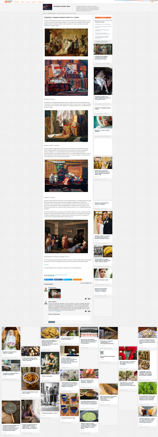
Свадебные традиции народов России (103, 108)
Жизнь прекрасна (98, 113)
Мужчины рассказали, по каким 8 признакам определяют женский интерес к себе (102, 37)
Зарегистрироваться (146, 1)
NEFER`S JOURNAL (103, 348)
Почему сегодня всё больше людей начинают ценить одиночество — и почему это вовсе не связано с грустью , (29, 426)
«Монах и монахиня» (47, 376)
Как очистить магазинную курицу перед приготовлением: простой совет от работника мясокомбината (89, 341)
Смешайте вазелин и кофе (68, 418)
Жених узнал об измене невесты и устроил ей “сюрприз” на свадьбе (101, 290)
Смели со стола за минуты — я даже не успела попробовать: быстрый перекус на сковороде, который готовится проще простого (50, 343)
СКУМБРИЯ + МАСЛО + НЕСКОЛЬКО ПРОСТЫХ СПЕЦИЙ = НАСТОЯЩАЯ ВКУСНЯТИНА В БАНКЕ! (145, 373)
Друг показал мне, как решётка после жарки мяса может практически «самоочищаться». (108, 398)
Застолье (43, 349)
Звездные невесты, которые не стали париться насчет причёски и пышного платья (102, 237)
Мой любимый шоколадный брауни (107, 357)
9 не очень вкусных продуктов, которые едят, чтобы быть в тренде (102, 33)
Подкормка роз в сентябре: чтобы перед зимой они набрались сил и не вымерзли (127, 384)
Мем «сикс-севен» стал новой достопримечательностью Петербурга (127, 363)
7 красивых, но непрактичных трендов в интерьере (10, 374)
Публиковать (51, 322)
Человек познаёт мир (61, 6)
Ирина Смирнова (52, 301)
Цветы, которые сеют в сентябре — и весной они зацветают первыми (87, 381)
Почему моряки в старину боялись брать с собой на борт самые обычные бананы (102, 260)
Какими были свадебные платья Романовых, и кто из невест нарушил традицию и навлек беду (102, 172)
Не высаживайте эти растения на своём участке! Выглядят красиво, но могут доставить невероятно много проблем (147, 397)
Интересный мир (98, 243)
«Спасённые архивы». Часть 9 (50, 413)
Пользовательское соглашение (101, 41)
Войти (152, 1)
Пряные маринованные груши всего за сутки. (30, 392)
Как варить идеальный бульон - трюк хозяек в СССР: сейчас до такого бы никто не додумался (89, 402)
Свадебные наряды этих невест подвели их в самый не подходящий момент (103, 98)
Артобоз (121, 368)
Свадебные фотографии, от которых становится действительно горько (101, 57)
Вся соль (44, 13)
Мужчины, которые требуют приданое (102, 131)
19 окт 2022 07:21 (51, 298)
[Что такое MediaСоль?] (156, 0)
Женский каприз (98, 179)
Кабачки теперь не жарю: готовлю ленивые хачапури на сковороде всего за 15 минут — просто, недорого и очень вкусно (89, 426)
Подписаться (103, 17)
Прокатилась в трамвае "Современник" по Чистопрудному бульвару (107, 342)
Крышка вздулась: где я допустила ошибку (67, 338)
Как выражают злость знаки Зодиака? (103, 24)
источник (46, 264)
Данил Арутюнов (52, 287)
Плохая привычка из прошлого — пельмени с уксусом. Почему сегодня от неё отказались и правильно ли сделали (69, 384)
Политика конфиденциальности (101, 42)
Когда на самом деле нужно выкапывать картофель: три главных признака (29, 359)
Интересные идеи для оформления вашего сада (102, 30)
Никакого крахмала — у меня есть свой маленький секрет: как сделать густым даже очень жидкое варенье (147, 420)
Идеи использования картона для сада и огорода (103, 27)
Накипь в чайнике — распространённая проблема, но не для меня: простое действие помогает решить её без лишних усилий (69, 360)
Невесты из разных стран (101, 279)
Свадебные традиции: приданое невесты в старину (66, 13)
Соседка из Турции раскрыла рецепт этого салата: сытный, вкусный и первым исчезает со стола (147, 341)
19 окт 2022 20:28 (51, 311)
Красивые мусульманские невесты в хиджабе (102, 203)
